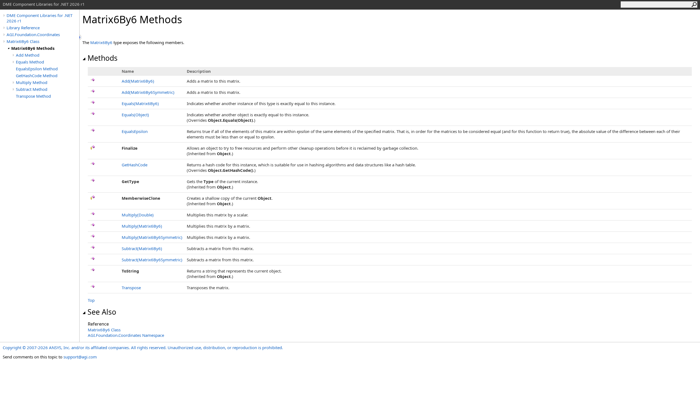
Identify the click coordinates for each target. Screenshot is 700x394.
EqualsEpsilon (135, 131)
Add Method (27, 55)
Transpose (131, 287)
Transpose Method (33, 96)
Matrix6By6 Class (23, 41)
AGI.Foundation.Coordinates (33, 34)
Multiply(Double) (138, 215)
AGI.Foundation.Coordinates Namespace (126, 335)
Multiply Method (31, 82)
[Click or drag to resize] (80, 37)
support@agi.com (80, 357)
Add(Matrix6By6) (138, 81)
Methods (103, 58)
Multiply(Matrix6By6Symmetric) (152, 237)
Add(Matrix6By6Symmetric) (148, 92)
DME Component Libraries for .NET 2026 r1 (39, 18)
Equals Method (30, 62)
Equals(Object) (135, 114)
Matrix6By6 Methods (32, 48)
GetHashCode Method (36, 75)
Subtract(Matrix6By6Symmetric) (152, 259)
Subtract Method (31, 89)
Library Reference (23, 27)
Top (91, 300)
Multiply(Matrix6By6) (142, 226)
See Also (102, 312)
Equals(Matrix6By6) (140, 103)
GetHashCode (134, 164)
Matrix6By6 (101, 42)
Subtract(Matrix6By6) (142, 248)
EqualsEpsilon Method (37, 68)
